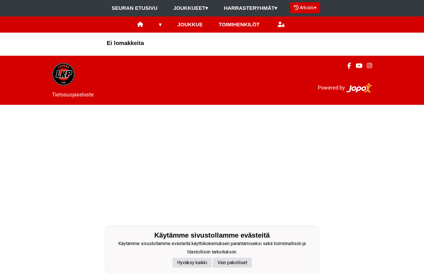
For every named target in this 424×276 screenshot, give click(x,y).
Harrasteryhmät (250, 8)
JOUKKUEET (190, 8)
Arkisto (308, 7)
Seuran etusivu (134, 8)
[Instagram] (367, 66)
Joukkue (190, 24)
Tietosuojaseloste (73, 95)
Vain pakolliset (232, 262)
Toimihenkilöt (239, 24)
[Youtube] (356, 66)
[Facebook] (347, 66)
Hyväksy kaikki (192, 262)
